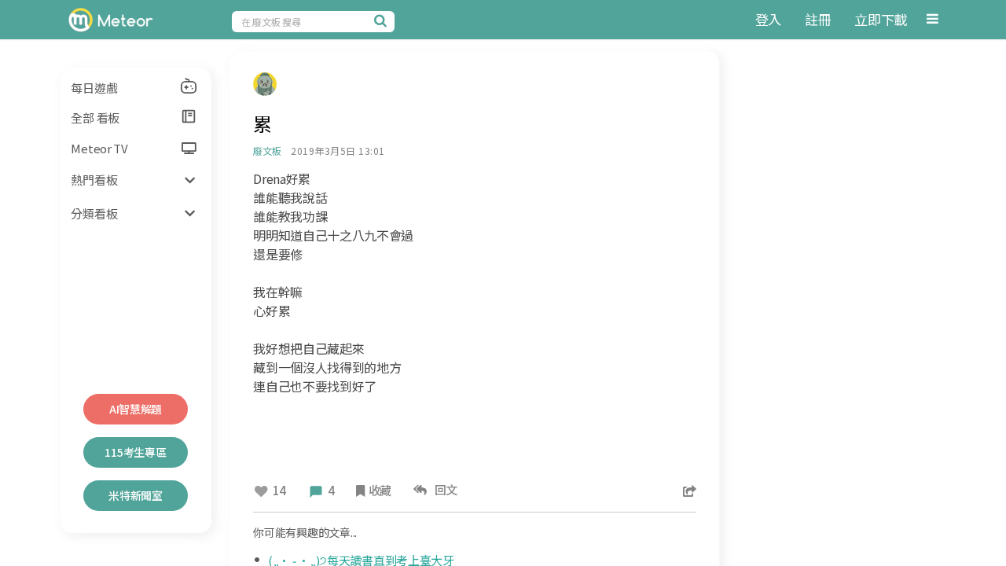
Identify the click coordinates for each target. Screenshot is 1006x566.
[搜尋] (382, 20)
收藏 (380, 490)
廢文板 (267, 150)
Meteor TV (99, 148)
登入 (768, 19)
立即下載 (880, 19)
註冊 (818, 19)
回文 (443, 489)
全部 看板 (95, 117)
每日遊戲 (94, 87)
